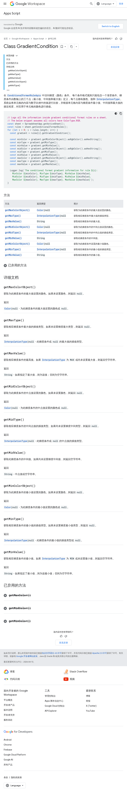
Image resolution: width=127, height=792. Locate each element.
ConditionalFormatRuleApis (24, 95)
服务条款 (8, 720)
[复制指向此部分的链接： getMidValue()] (29, 453)
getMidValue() (13, 238)
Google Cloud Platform (15, 754)
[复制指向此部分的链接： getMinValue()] (29, 552)
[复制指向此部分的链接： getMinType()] (28, 519)
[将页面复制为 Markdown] (71, 46)
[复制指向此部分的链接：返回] (12, 302)
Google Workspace (20, 38)
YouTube (90, 711)
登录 (121, 3)
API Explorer (51, 711)
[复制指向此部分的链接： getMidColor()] (35, 608)
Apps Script (12, 13)
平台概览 (8, 700)
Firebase (8, 749)
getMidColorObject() (17, 226)
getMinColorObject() (17, 243)
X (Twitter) (91, 706)
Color (40, 210)
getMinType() (13, 249)
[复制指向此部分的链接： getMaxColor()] (35, 595)
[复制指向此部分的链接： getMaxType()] (28, 320)
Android (7, 740)
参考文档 (52, 38)
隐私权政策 (16, 777)
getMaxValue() (13, 221)
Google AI (8, 759)
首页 (6, 38)
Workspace (36, 4)
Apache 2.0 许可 (99, 653)
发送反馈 (115, 47)
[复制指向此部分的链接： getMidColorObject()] (39, 387)
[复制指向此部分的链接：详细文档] (22, 278)
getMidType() (13, 232)
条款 (6, 777)
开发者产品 (9, 705)
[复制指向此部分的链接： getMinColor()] (34, 621)
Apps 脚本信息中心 (54, 701)
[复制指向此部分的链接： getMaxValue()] (29, 353)
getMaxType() (13, 215)
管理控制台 (50, 696)
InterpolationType (108, 99)
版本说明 (8, 710)
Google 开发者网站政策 (26, 656)
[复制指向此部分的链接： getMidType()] (28, 420)
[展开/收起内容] (17, 56)
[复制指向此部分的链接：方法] (13, 195)
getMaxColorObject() (17, 210)
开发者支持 (9, 715)
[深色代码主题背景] (115, 113)
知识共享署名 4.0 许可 (52, 653)
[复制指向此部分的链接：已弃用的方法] (30, 265)
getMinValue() (13, 254)
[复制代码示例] (120, 113)
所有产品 (8, 764)
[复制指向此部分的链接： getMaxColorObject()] (39, 287)
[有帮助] (116, 38)
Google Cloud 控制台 (55, 706)
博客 (88, 696)
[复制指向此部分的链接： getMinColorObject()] (39, 486)
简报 (88, 701)
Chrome (8, 744)
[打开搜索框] (91, 4)
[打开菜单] (5, 3)
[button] (63, 265)
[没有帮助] (121, 38)
